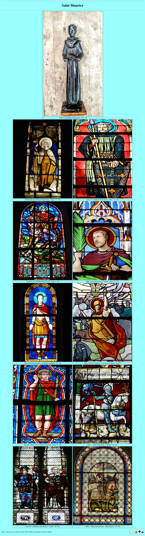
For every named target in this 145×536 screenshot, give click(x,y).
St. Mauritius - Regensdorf (71, 117)
